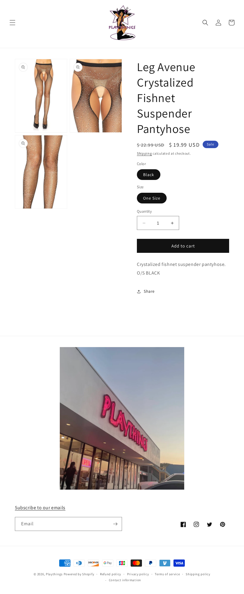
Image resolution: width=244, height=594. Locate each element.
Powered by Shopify (79, 574)
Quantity (144, 211)
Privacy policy (138, 574)
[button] (12, 22)
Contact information (125, 580)
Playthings (54, 574)
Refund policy (110, 574)
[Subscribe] (115, 524)
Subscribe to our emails (40, 507)
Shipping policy (198, 574)
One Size (151, 198)
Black (148, 174)
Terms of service (167, 574)
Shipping (144, 153)
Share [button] (149, 291)
